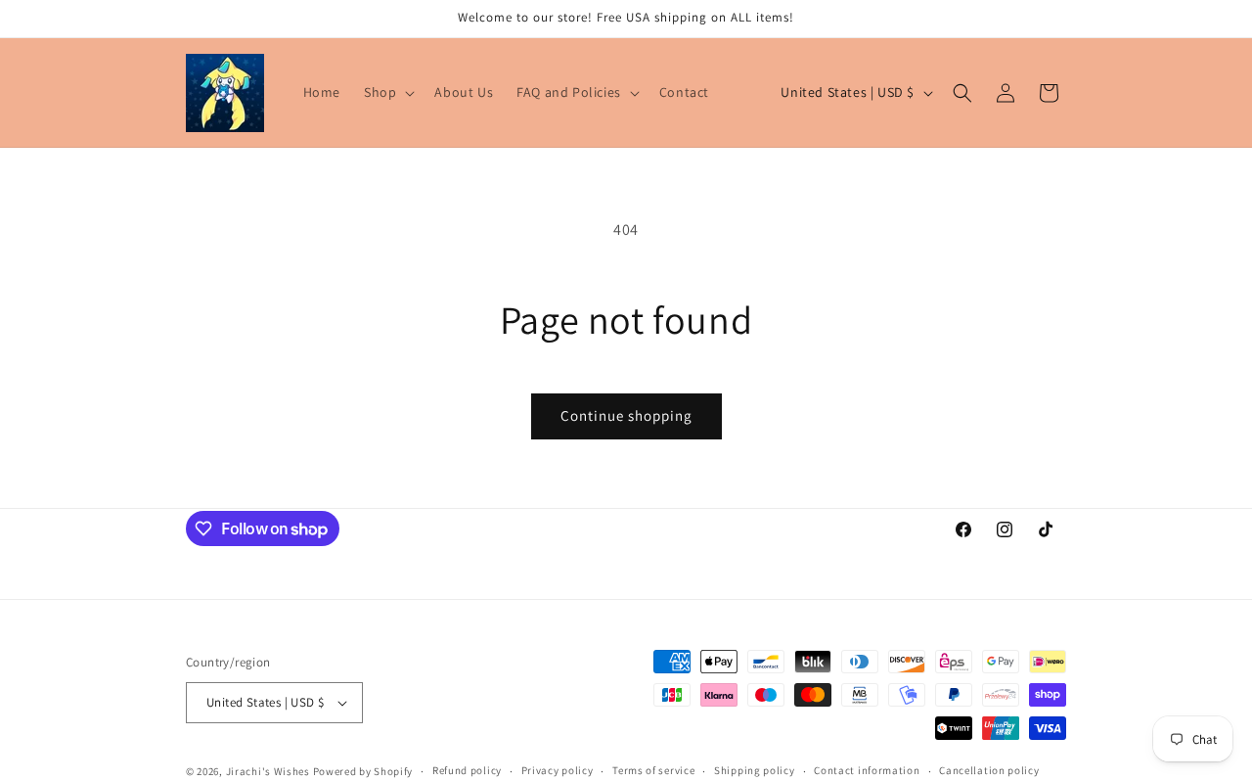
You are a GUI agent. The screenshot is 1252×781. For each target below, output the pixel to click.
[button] (387, 92)
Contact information (866, 770)
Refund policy (467, 770)
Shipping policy (754, 770)
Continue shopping (626, 415)
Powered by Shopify (363, 771)
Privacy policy (557, 770)
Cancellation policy (989, 770)
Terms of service (653, 770)
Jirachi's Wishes (268, 771)
